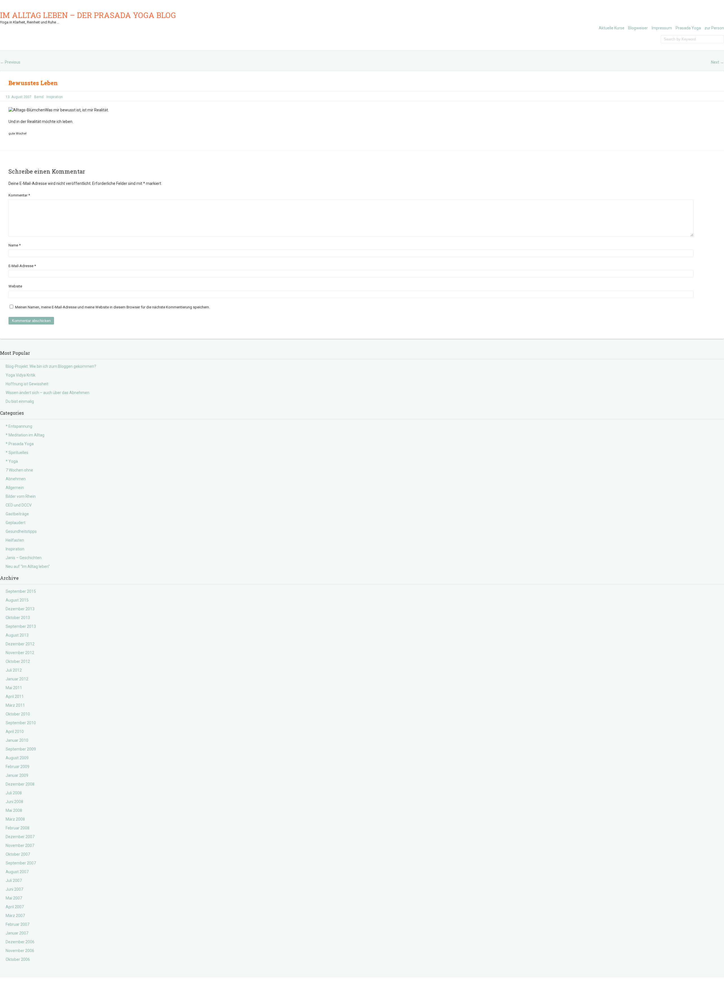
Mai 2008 (14, 810)
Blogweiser (638, 28)
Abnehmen (16, 479)
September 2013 (21, 626)
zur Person (714, 28)
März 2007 (15, 915)
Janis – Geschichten (24, 557)
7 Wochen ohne (19, 470)
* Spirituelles (17, 452)
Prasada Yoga (688, 28)
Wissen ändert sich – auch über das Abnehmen (47, 392)
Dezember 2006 (20, 942)
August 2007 (17, 872)
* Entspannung (19, 426)
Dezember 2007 (20, 836)
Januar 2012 (17, 679)
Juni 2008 (14, 801)
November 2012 (20, 652)
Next (717, 62)
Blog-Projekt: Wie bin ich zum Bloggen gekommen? (51, 366)
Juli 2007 (14, 880)
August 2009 (17, 758)
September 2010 (21, 723)
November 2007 (20, 845)
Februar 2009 (17, 766)
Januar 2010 (17, 740)
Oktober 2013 (18, 617)
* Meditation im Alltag (25, 435)
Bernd (39, 97)
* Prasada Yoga (20, 444)
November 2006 (20, 950)
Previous (10, 62)
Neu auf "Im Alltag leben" (28, 566)
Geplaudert (15, 522)
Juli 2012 (14, 670)
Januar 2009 (17, 775)
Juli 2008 (14, 793)
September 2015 (21, 591)
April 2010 (15, 731)
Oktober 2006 (18, 959)
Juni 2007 (14, 889)
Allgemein (15, 487)
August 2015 (17, 600)
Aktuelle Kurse (611, 28)
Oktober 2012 (18, 661)
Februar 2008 (17, 828)
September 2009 (21, 749)
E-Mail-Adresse (22, 266)
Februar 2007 (17, 924)
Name (14, 245)
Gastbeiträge (17, 514)
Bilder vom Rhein (21, 496)
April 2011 (15, 696)
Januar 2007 (17, 933)
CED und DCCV (19, 505)
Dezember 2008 (20, 784)
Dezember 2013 (20, 609)
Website (15, 286)
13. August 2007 (18, 97)
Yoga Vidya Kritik (20, 375)
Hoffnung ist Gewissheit (27, 384)
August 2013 (17, 635)
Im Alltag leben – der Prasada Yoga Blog (88, 15)
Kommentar (19, 195)
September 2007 (21, 863)
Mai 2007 (14, 898)
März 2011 (15, 705)
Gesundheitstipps (21, 531)
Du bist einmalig (20, 401)
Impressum (662, 28)
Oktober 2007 (18, 854)
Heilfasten (15, 540)
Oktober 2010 (18, 714)
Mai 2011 (14, 687)
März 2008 (15, 819)
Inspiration (54, 97)
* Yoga (12, 461)
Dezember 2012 (20, 644)
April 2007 (15, 907)
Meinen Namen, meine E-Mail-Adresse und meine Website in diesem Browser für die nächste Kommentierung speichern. (112, 307)
